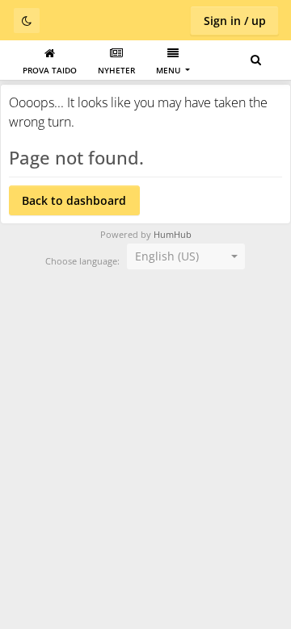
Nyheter (116, 70)
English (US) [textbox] (167, 256)
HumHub (173, 234)
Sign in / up (235, 20)
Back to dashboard (74, 200)
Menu (169, 70)
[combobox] (186, 256)
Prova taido (50, 70)
